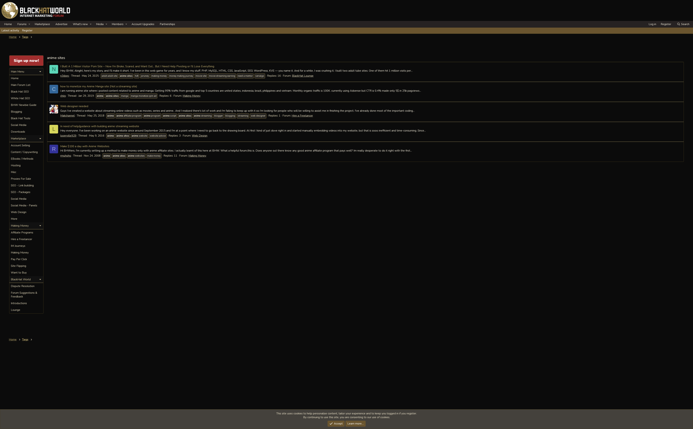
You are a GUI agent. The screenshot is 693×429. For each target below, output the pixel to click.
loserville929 (68, 135)
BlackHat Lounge (302, 76)
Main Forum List (20, 85)
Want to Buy (19, 272)
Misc (13, 172)
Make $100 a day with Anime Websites (84, 146)
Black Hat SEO (20, 91)
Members (117, 24)
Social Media (18, 125)
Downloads (18, 131)
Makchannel (67, 115)
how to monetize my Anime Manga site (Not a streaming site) (98, 86)
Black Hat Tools (20, 118)
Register (27, 30)
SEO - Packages (20, 192)
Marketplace (42, 24)
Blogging (16, 111)
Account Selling (20, 145)
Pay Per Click (19, 259)
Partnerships (167, 24)
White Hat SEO (20, 98)
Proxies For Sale (21, 179)
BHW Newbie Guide (23, 105)
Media (100, 24)
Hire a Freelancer (302, 115)
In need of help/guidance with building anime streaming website (99, 126)
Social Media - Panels (24, 205)
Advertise (61, 24)
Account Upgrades (143, 24)
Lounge (15, 310)
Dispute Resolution (22, 286)
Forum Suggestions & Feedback (24, 294)
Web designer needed (74, 106)
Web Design (199, 135)
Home (8, 24)
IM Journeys (18, 246)
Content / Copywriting (24, 152)
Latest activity (10, 30)
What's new (80, 24)
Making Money (192, 96)
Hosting (16, 165)
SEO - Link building (22, 185)
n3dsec (64, 76)
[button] (29, 24)
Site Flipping (18, 266)
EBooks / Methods (22, 159)
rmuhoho (65, 155)
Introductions (19, 303)
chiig (63, 96)
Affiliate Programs (22, 232)
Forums (22, 24)
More (14, 219)
